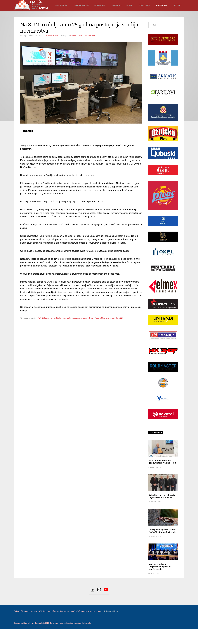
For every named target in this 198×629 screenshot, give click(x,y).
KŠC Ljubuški (61, 5)
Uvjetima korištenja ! (111, 611)
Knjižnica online (81, 5)
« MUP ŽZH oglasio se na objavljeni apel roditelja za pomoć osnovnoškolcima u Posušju (68, 318)
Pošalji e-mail (90, 36)
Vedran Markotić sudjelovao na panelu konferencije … (159, 566)
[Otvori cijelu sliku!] (81, 83)
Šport (129, 5)
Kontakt (177, 5)
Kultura (116, 5)
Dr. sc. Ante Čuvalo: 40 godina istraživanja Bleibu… (163, 461)
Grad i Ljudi (144, 5)
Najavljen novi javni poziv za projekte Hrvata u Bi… (161, 496)
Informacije (99, 5)
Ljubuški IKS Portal (51, 36)
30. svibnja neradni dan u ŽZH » (113, 318)
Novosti (73, 36)
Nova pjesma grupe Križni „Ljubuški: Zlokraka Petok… (162, 531)
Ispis (80, 36)
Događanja (161, 5)
